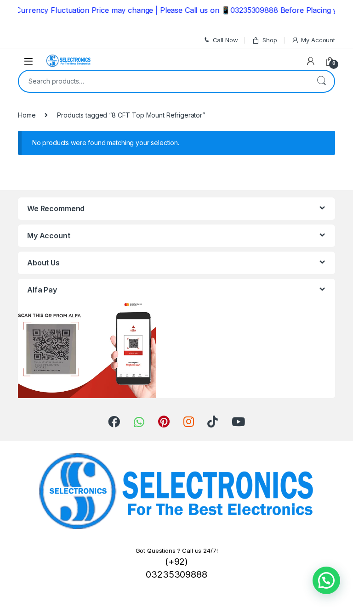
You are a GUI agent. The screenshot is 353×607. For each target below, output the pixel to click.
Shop (269, 40)
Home (26, 115)
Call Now (225, 40)
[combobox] (163, 81)
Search (321, 81)
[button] (326, 580)
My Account (318, 40)
